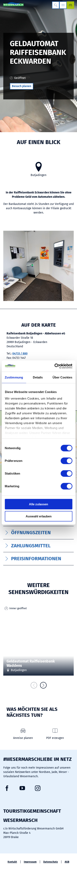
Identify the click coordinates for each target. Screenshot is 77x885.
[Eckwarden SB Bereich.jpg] (38, 266)
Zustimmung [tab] (14, 377)
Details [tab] (38, 377)
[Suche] (55, 5)
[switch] (66, 461)
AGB (67, 861)
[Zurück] (34, 685)
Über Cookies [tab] (62, 377)
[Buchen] (70, 5)
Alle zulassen (38, 504)
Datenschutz (50, 861)
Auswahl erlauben (39, 516)
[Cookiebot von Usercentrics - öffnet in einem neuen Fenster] (54, 366)
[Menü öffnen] (63, 5)
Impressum (30, 861)
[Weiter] (43, 685)
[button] (21, 86)
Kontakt (12, 861)
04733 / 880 (20, 353)
